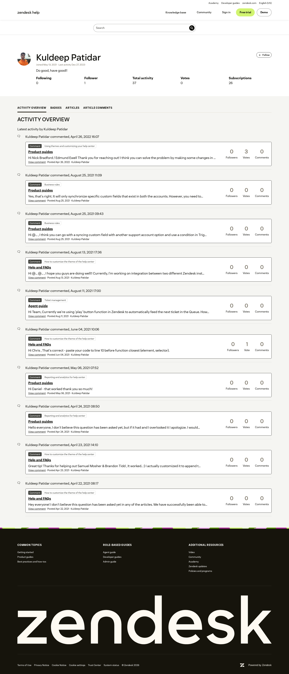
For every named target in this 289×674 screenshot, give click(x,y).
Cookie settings (77, 665)
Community (204, 12)
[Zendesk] (144, 620)
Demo (264, 12)
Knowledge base (176, 12)
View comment (37, 162)
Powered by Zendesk (260, 665)
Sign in (226, 12)
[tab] (31, 108)
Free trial (245, 12)
